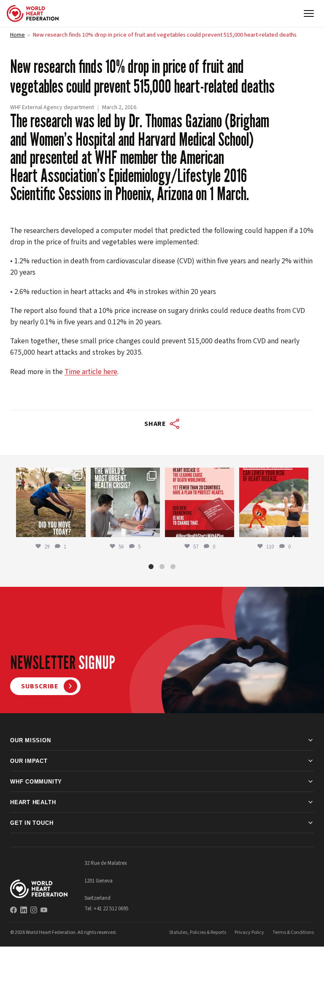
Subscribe (40, 686)
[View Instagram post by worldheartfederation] (78, 529)
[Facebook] (13, 910)
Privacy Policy (249, 932)
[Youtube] (43, 910)
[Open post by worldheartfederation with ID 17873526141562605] (50, 502)
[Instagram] (33, 910)
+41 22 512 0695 (111, 908)
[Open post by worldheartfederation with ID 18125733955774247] (273, 502)
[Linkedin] (23, 910)
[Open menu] (308, 13)
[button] (151, 566)
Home (17, 35)
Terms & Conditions (293, 932)
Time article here (91, 371)
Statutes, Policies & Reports (197, 932)
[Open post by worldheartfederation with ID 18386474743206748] (199, 502)
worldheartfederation (50, 475)
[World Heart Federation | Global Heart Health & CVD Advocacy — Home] (33, 13)
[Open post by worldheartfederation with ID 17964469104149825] (125, 502)
